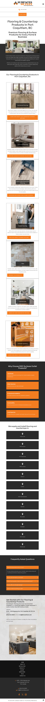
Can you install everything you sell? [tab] (15, 588)
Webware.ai (34, 700)
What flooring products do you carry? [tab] (15, 567)
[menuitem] (22, 662)
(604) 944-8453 (23, 688)
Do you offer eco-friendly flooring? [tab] (14, 584)
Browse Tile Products (15, 275)
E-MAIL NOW (22, 14)
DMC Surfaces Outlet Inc (18, 700)
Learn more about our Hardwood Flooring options (22, 117)
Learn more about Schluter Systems (18, 355)
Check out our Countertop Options (19, 312)
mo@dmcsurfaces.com (23, 690)
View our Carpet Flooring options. (19, 237)
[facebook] (19, 695)
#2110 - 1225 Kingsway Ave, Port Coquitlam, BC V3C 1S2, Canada (23, 682)
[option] (22, 46)
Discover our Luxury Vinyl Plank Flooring (21, 195)
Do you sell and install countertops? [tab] (15, 577)
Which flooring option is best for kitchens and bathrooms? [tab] (20, 581)
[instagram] (25, 695)
